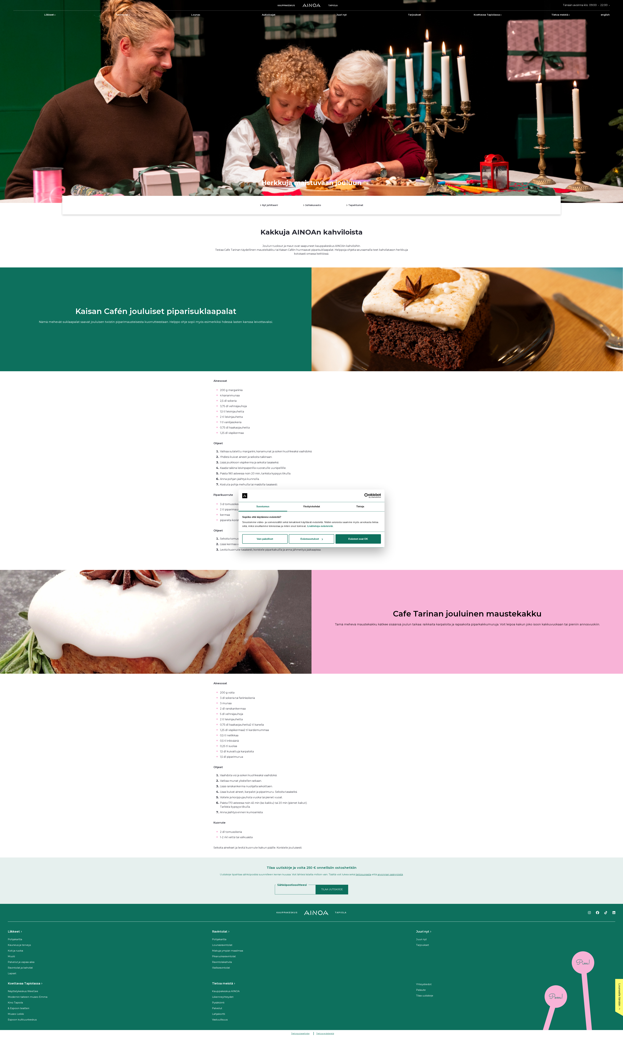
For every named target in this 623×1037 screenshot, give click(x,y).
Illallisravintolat (221, 967)
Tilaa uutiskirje (424, 995)
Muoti (11, 956)
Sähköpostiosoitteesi (292, 884)
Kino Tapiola (15, 1002)
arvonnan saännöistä (390, 874)
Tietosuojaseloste (300, 1033)
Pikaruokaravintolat (224, 956)
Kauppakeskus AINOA (226, 991)
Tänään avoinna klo (585, 5)
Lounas (195, 14)
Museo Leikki (16, 1013)
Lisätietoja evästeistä (320, 526)
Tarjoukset (414, 14)
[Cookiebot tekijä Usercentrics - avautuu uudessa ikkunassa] (367, 495)
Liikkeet (49, 14)
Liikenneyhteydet (222, 996)
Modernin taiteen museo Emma (27, 996)
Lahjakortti (218, 1013)
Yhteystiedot (424, 984)
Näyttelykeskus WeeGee (23, 991)
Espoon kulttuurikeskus (22, 1019)
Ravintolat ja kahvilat (20, 967)
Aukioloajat (268, 14)
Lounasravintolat (222, 945)
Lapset (12, 973)
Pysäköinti (218, 1002)
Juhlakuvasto (313, 205)
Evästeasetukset (309, 538)
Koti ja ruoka (15, 950)
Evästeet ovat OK (358, 538)
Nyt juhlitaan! (269, 205)
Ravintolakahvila (222, 962)
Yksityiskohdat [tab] (311, 506)
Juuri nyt (341, 14)
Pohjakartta (15, 939)
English (605, 14)
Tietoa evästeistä (325, 1033)
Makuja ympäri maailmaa (227, 950)
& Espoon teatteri (18, 1008)
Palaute (421, 989)
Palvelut (217, 1008)
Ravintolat (122, 14)
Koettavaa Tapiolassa (487, 14)
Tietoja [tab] (360, 506)
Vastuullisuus (220, 1019)
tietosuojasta (363, 874)
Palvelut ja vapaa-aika (21, 962)
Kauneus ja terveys (19, 945)
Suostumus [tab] (262, 506)
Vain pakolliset (265, 538)
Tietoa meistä (559, 14)
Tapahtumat (355, 205)
